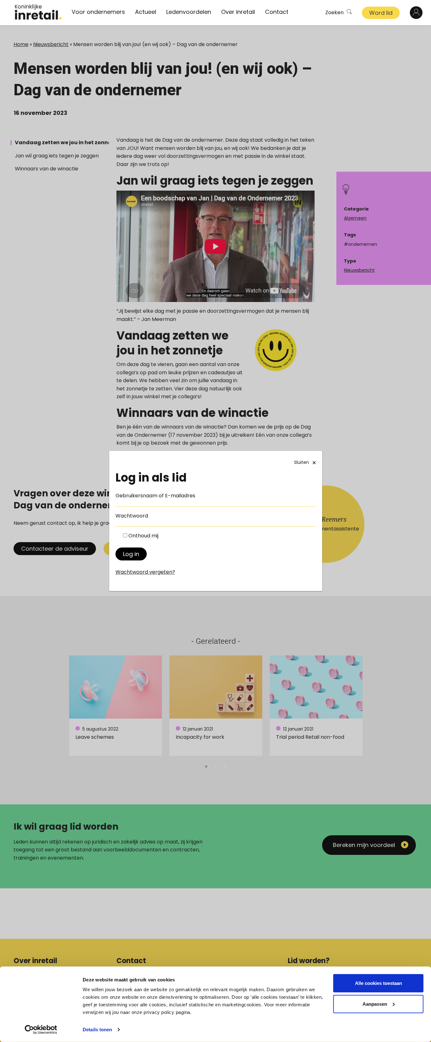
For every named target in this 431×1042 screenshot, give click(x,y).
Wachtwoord (131, 515)
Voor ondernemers (98, 12)
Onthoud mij (143, 535)
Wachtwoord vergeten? (145, 572)
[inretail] (38, 12)
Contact (276, 12)
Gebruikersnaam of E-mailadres (155, 495)
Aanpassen (375, 1003)
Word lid (381, 13)
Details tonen (97, 1029)
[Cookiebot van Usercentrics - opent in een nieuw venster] (40, 1029)
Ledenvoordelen (188, 12)
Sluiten (301, 462)
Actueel (145, 12)
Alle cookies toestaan (378, 983)
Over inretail (238, 12)
